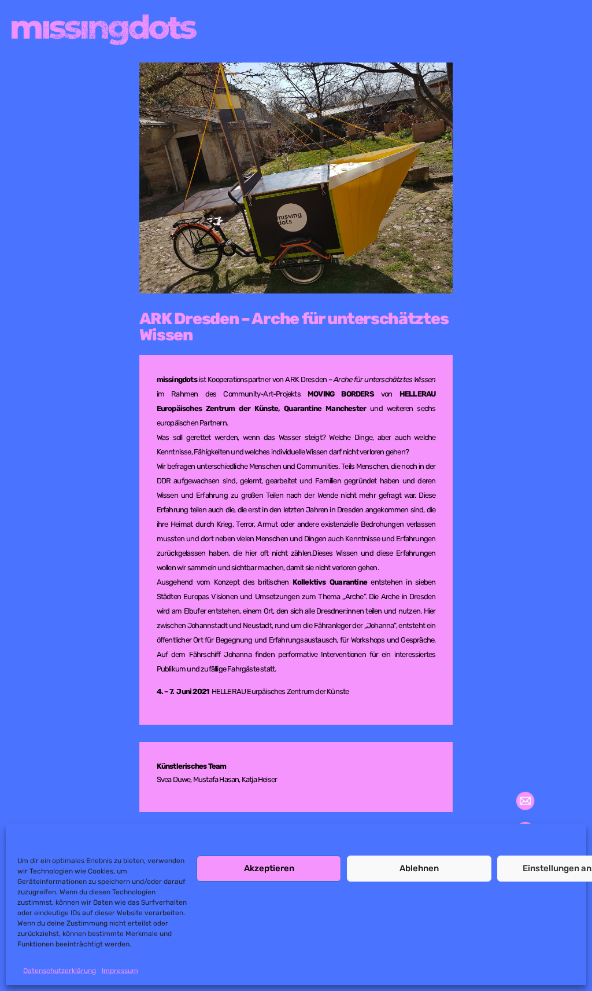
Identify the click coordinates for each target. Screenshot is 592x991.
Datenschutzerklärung (59, 971)
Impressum (120, 971)
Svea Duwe (174, 779)
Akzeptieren (269, 868)
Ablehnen (419, 868)
